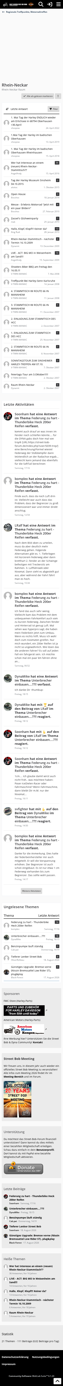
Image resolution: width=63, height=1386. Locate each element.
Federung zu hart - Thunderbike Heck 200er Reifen (30, 923)
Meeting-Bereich (13, 1076)
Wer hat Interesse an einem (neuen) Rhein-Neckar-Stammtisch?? (31, 1267)
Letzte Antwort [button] (19, 109)
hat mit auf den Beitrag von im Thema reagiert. (34, 711)
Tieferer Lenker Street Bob (26, 956)
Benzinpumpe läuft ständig (27, 946)
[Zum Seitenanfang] (57, 1381)
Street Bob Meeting (19, 1059)
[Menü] (58, 4)
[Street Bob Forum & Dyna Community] (18, 4)
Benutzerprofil (45, 1149)
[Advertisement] (31, 46)
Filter (55, 108)
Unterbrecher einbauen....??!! (28, 936)
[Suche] (40, 4)
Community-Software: (31, 1376)
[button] (58, 96)
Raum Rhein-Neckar (21, 1312)
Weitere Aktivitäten (31, 890)
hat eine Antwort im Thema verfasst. (37, 420)
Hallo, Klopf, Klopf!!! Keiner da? (27, 1291)
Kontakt (38, 1042)
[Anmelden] (49, 4)
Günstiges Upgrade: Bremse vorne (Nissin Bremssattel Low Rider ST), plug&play (31, 970)
